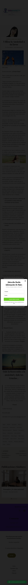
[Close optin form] (25, 281)
